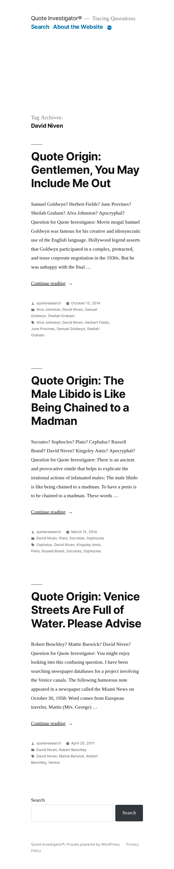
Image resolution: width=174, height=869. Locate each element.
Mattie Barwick (71, 756)
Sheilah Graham (61, 316)
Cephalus (44, 545)
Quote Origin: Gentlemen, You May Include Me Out (85, 169)
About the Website (78, 26)
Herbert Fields (97, 322)
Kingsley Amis (88, 545)
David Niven (72, 309)
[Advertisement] (87, 79)
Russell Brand (53, 551)
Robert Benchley (73, 750)
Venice (54, 762)
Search (40, 26)
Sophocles (95, 538)
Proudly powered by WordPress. (93, 844)
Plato (63, 538)
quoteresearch (48, 303)
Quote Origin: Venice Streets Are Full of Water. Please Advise (86, 610)
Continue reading (52, 283)
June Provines (43, 329)
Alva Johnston (48, 309)
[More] (109, 27)
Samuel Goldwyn (71, 329)
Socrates (77, 538)
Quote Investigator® (56, 18)
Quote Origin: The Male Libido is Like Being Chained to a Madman (80, 401)
